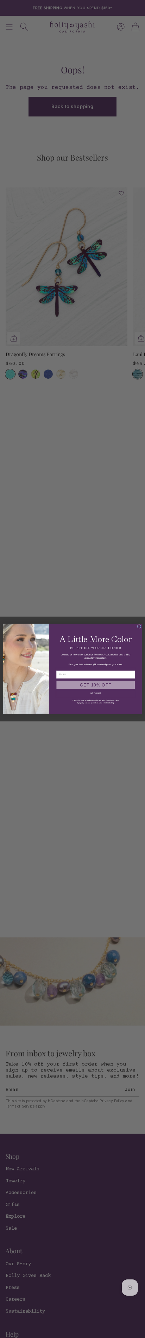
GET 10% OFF (95, 685)
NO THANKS (95, 693)
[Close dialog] (139, 626)
